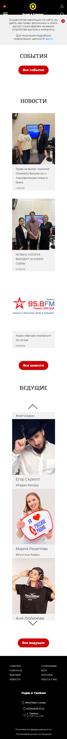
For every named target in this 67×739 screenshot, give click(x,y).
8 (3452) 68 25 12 (35, 708)
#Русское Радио (28, 555)
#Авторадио (25, 416)
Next (32, 623)
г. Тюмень (35, 715)
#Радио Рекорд (27, 485)
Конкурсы (16, 670)
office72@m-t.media (35, 702)
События (15, 666)
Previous (32, 406)
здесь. (49, 38)
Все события (33, 70)
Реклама (47, 675)
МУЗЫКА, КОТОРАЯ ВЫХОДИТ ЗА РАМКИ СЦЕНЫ (29, 259)
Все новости (33, 365)
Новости (15, 679)
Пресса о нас (49, 679)
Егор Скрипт (28, 479)
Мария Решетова (32, 549)
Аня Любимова (30, 618)
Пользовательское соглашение (33, 734)
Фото (44, 670)
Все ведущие (33, 643)
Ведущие (15, 675)
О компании (49, 666)
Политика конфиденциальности (33, 729)
